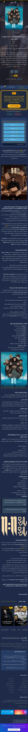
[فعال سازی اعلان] (12, 71)
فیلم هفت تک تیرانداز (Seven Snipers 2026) (15, 668)
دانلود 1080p (13, 135)
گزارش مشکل (17, 114)
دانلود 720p (13, 128)
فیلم (21, 150)
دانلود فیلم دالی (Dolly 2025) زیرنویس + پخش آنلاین (14, 656)
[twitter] (6, 723)
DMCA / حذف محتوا (22, 688)
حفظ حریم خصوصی (9, 686)
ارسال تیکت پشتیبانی (22, 707)
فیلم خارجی (11, 681)
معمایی (6, 225)
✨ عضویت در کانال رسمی (14, 729)
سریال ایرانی (24, 679)
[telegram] (1, 723)
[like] (21, 79)
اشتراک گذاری (9, 114)
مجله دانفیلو (24, 683)
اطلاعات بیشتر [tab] (11, 87)
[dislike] (18, 79)
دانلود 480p (13, 124)
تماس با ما (24, 692)
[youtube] (4, 723)
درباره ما (11, 692)
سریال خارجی (10, 679)
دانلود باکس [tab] (21, 87)
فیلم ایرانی (24, 681)
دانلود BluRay (13, 139)
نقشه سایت (11, 690)
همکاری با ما (11, 688)
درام (12, 45)
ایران (14, 48)
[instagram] (9, 723)
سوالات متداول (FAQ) (22, 690)
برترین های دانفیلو (9, 683)
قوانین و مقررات (23, 686)
